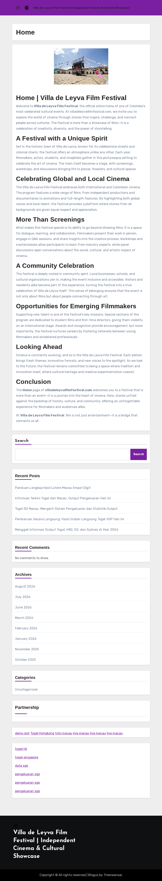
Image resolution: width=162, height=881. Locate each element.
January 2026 (26, 639)
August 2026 (25, 586)
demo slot (22, 733)
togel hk (21, 749)
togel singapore (26, 757)
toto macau (63, 733)
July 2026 (23, 597)
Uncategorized (26, 689)
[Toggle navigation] (18, 8)
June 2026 (23, 607)
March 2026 (24, 618)
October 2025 (25, 660)
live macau (81, 733)
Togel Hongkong (42, 733)
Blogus (93, 875)
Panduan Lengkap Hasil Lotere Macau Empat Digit (53, 488)
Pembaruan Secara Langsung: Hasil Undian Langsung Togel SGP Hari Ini (69, 519)
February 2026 (26, 628)
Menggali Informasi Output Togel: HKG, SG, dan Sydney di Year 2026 (66, 529)
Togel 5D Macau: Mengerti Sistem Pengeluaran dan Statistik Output (66, 509)
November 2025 (27, 649)
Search (22, 441)
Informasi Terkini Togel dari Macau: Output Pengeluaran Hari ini (63, 498)
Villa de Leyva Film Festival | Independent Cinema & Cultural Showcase (81, 7)
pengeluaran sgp (27, 774)
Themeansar (113, 875)
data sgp (21, 766)
